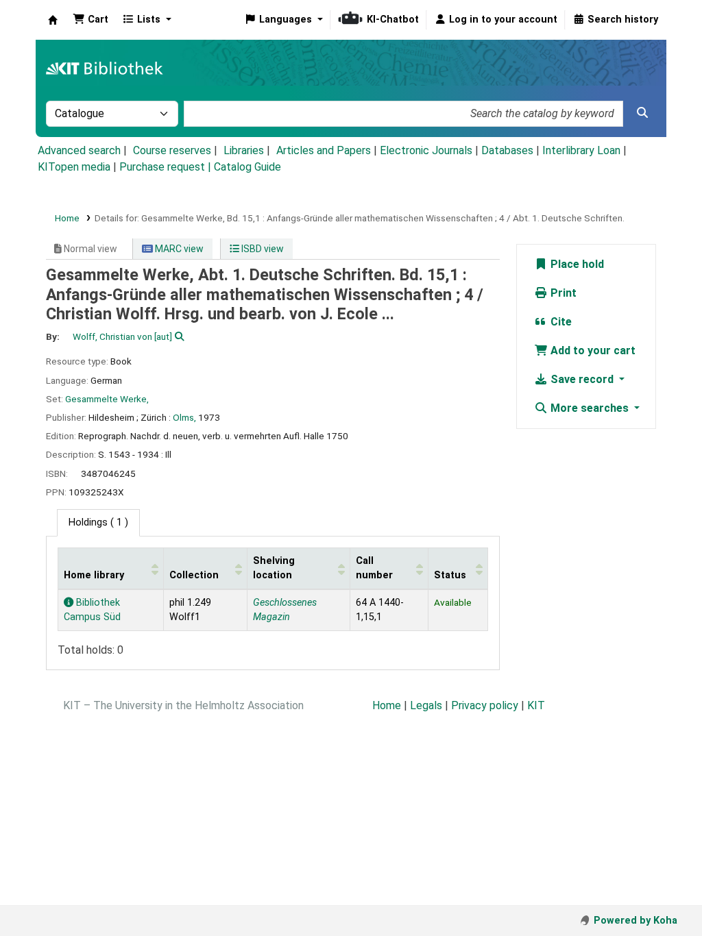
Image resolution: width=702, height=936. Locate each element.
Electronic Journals (426, 150)
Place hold (576, 264)
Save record (582, 379)
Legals (426, 705)
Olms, (184, 417)
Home (67, 217)
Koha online (53, 20)
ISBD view (261, 248)
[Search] (642, 113)
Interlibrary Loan (581, 150)
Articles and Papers (323, 150)
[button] (90, 20)
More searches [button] (589, 408)
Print (562, 292)
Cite (560, 321)
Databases (507, 150)
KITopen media (74, 166)
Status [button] (450, 575)
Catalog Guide (247, 166)
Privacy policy (484, 705)
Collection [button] (194, 575)
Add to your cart (592, 350)
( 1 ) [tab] (98, 522)
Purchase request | (166, 166)
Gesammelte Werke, (107, 398)
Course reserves (172, 150)
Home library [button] (94, 575)
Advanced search (79, 150)
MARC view (178, 248)
